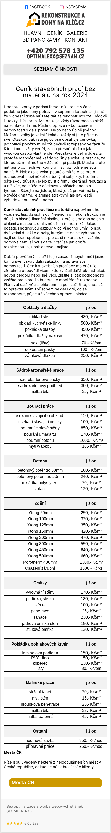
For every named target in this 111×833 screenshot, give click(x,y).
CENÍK (54, 33)
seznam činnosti (55, 69)
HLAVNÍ (33, 33)
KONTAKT (77, 39)
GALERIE (77, 33)
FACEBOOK (39, 7)
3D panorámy (41, 39)
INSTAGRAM (75, 7)
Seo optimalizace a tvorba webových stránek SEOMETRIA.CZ (44, 808)
